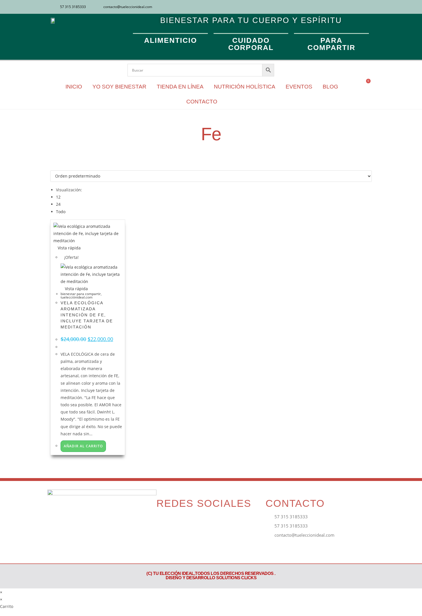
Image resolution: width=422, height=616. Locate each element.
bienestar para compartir (81, 293)
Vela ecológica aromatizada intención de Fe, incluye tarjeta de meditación (87, 315)
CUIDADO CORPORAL (251, 43)
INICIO (73, 87)
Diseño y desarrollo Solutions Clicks (211, 577)
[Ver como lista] (55, 167)
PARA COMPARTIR (331, 43)
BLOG (330, 87)
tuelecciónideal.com (76, 297)
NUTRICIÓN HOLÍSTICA (244, 87)
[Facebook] (349, 7)
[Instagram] (358, 7)
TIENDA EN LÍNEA (180, 87)
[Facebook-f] (163, 521)
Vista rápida (69, 248)
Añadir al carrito (83, 446)
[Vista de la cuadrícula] (51, 167)
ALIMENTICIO (170, 40)
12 (58, 197)
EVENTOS (299, 87)
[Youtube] (368, 7)
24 (58, 204)
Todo (60, 211)
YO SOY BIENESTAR (119, 87)
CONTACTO (201, 102)
